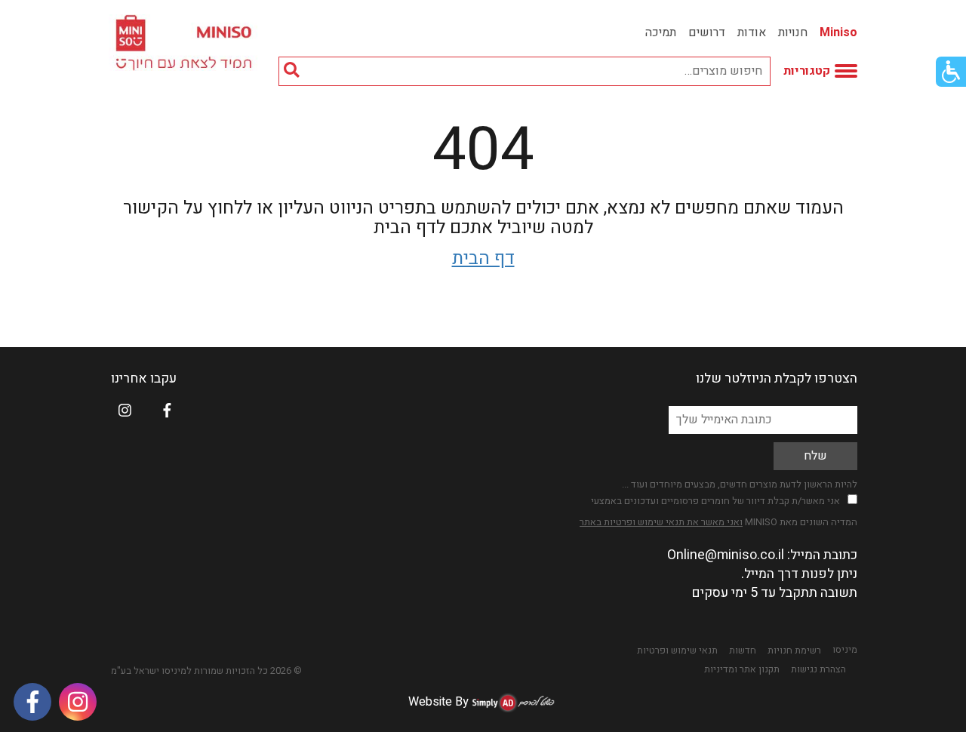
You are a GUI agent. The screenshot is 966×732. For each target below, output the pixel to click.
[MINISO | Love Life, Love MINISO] (186, 42)
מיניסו (844, 650)
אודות (751, 32)
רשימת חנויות (794, 650)
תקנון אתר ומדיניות (742, 669)
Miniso (838, 32)
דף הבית (483, 258)
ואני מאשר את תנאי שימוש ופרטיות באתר (661, 522)
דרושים (706, 32)
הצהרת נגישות (818, 669)
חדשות (742, 650)
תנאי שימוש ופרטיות (677, 650)
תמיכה (660, 32)
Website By (438, 702)
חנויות (793, 32)
